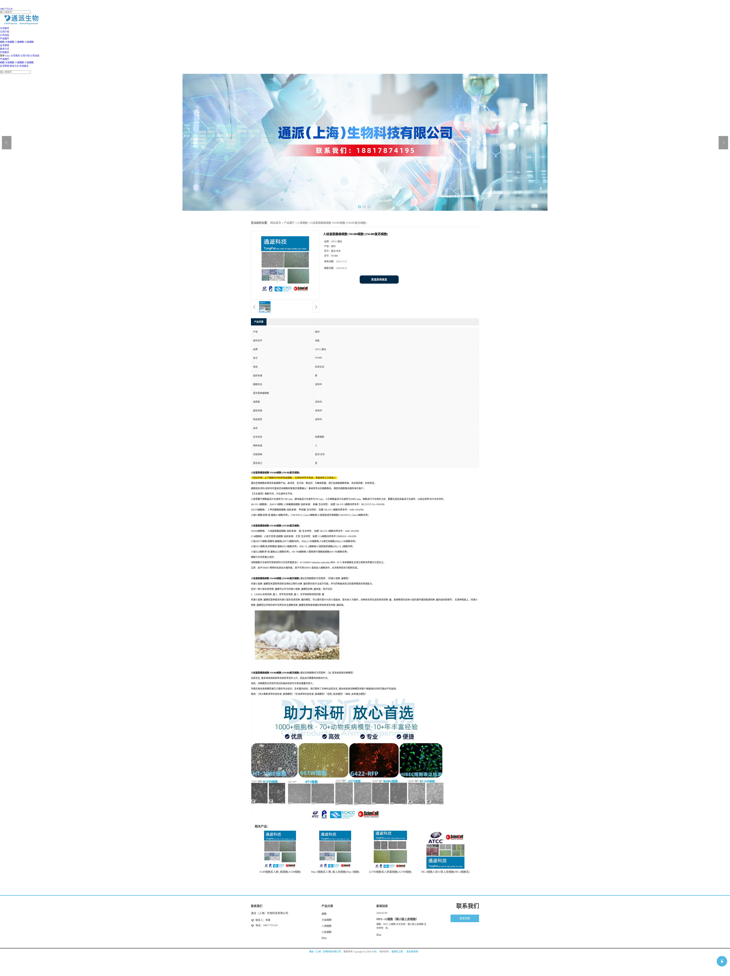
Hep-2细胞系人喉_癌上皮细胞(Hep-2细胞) (335, 871)
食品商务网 (412, 951)
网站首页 (275, 222)
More (324, 937)
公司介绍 (25, 55)
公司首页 (15, 55)
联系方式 (14, 66)
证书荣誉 (4, 66)
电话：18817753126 (267, 925)
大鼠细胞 (9, 42)
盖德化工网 (397, 951)
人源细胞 (19, 42)
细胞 (2, 42)
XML (374, 951)
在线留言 (24, 66)
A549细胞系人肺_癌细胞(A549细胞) (280, 871)
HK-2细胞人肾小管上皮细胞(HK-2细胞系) (445, 871)
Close (7, 55)
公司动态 (34, 55)
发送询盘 (464, 918)
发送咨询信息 (379, 279)
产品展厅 (4, 59)
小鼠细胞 (29, 42)
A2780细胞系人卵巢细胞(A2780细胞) (390, 871)
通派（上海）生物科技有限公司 (325, 951)
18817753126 (6, 9)
